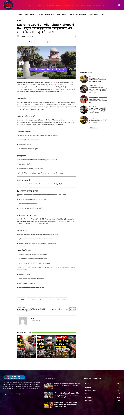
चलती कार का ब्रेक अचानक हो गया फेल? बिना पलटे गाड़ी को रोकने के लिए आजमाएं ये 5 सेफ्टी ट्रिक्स (26, 354)
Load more (92, 127)
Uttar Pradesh (46, 349)
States (26, 17)
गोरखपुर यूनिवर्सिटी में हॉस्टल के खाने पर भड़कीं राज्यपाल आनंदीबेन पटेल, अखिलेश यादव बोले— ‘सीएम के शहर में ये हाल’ (66, 354)
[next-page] (21, 361)
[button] (119, 5)
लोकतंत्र (56, 82)
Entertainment (93, 106)
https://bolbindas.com (35, 320)
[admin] (18, 36)
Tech (26, 351)
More (22, 17)
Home (18, 17)
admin (23, 36)
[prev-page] (18, 361)
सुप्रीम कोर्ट (57, 89)
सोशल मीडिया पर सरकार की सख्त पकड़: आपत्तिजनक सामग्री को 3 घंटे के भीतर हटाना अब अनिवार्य (98, 120)
